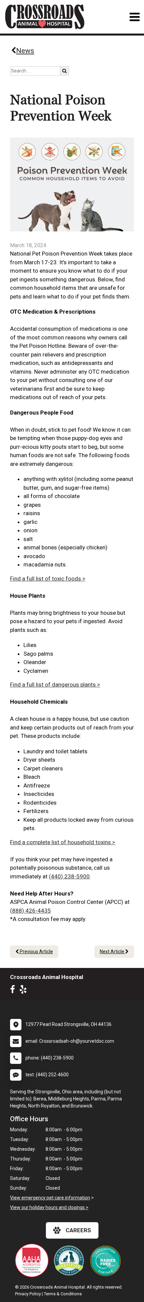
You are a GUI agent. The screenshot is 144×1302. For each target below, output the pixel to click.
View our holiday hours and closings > (49, 1207)
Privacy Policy (28, 1293)
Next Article (112, 951)
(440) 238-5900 (69, 876)
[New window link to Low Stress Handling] (70, 1260)
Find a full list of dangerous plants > (55, 684)
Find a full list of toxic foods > (47, 578)
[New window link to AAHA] (33, 1260)
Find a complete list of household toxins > (62, 842)
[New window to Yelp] (24, 990)
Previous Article (36, 951)
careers (78, 1230)
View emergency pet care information (50, 1197)
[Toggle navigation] (134, 17)
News (25, 51)
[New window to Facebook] (14, 990)
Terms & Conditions (63, 1293)
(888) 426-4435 (30, 910)
